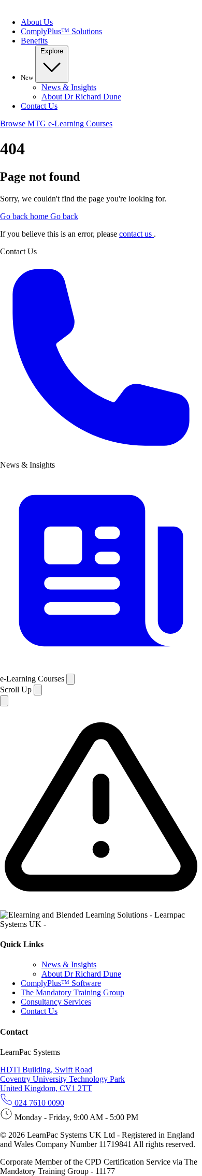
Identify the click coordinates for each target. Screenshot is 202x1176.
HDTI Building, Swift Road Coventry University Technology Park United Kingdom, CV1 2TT (62, 1079)
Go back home (25, 216)
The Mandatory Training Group (72, 992)
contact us (136, 233)
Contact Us (39, 105)
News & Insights (68, 87)
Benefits (34, 40)
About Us (37, 22)
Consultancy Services (56, 1001)
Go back (64, 216)
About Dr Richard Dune (81, 96)
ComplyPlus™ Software (61, 983)
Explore (51, 51)
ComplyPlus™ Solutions (61, 31)
